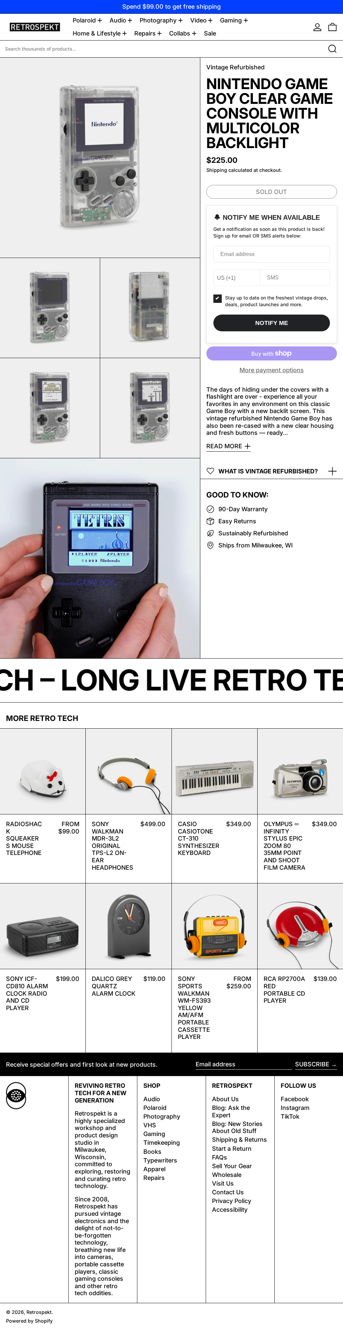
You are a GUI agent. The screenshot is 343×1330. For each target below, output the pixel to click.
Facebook (295, 1099)
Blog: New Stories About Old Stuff (237, 1127)
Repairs (154, 1177)
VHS (149, 1125)
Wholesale (227, 1174)
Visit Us (223, 1183)
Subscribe (312, 1064)
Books (152, 1151)
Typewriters (160, 1160)
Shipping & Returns (239, 1139)
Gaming (154, 1133)
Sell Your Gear (232, 1166)
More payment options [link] (271, 370)
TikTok (290, 1116)
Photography (161, 1116)
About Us (225, 1099)
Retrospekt (39, 1312)
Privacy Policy (231, 1200)
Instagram (295, 1107)
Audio (151, 1099)
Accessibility (230, 1209)
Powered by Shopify (29, 1321)
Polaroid (154, 1107)
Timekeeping (161, 1142)
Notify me (271, 323)
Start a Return (232, 1148)
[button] (332, 27)
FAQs (219, 1157)
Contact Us (228, 1192)
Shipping (216, 170)
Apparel (154, 1169)
